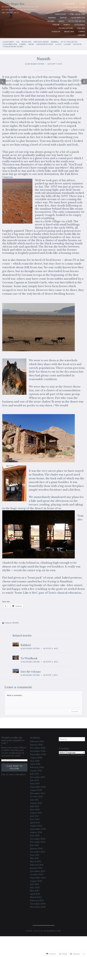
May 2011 (34, 858)
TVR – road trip (77, 14)
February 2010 (37, 900)
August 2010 (36, 881)
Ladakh (81, 35)
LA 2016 (82, 11)
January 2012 (36, 848)
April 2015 (35, 822)
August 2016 (36, 803)
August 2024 (36, 758)
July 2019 (34, 780)
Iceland (81, 28)
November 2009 (38, 907)
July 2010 (34, 884)
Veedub (55, 25)
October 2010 (36, 874)
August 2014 (36, 826)
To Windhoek (29, 658)
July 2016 (34, 806)
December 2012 (37, 839)
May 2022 (34, 761)
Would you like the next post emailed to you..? (12, 740)
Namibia (52, 18)
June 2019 (35, 783)
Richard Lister (35, 64)
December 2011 (37, 852)
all (17, 42)
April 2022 (35, 764)
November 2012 (37, 842)
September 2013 (38, 829)
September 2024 (38, 754)
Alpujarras (79, 25)
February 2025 (37, 741)
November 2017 (37, 793)
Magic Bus (69, 31)
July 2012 (34, 845)
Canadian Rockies (66, 11)
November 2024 (37, 751)
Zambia (81, 31)
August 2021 (36, 771)
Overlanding (69, 4)
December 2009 (37, 904)
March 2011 (35, 861)
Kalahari (26, 645)
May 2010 (34, 891)
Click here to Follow (14, 767)
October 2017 (36, 796)
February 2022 (37, 767)
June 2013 (35, 835)
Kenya (61, 21)
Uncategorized (41, 42)
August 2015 (36, 813)
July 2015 (34, 816)
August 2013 (36, 832)
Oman (82, 4)
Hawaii (63, 18)
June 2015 (35, 819)
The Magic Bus (14, 3)
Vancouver (60, 14)
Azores (50, 21)
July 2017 (34, 800)
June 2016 (35, 809)
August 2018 (36, 790)
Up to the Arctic (77, 21)
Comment (74, 711)
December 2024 (37, 748)
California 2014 (78, 18)
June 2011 (34, 855)
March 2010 (35, 897)
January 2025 (36, 745)
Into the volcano (31, 671)
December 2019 (37, 777)
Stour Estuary (66, 28)
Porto (67, 25)
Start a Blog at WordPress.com (43, 931)
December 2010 (37, 871)
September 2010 (38, 878)
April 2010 (35, 894)
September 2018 (38, 787)
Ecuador (56, 31)
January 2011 (36, 868)
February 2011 (37, 865)
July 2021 (34, 774)
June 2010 (35, 887)
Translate (80, 755)
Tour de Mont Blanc (75, 7)
